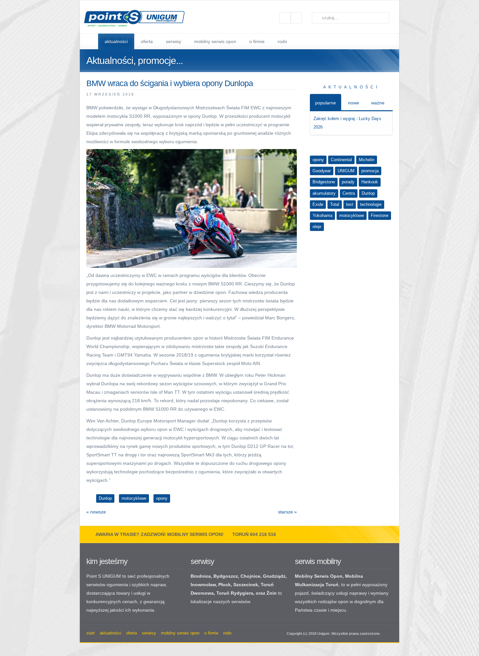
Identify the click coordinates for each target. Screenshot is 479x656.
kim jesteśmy (106, 561)
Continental (341, 159)
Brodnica (201, 576)
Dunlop (368, 193)
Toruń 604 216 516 (254, 534)
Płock (224, 584)
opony (318, 159)
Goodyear (321, 170)
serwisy (202, 561)
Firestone (379, 215)
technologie (371, 204)
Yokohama (322, 215)
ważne (378, 102)
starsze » (287, 511)
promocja (370, 170)
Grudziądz (274, 576)
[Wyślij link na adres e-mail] (294, 94)
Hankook (369, 181)
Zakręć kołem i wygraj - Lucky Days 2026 (347, 123)
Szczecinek (245, 584)
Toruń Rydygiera (234, 593)
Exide (317, 204)
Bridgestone (323, 181)
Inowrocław (203, 584)
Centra (348, 193)
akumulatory (324, 193)
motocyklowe (351, 215)
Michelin (366, 159)
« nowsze (96, 511)
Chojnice (250, 576)
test (349, 204)
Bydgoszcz (225, 576)
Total (334, 204)
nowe (353, 102)
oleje (316, 226)
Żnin (272, 593)
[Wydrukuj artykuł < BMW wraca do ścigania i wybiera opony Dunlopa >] (286, 94)
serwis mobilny (318, 561)
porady (348, 181)
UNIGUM (346, 170)
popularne (325, 102)
